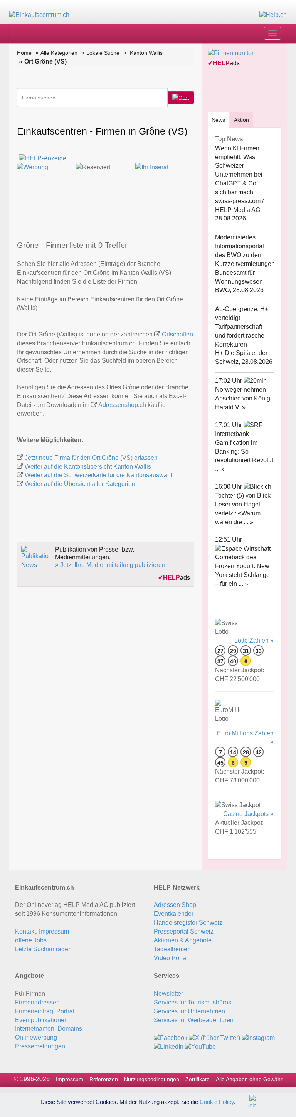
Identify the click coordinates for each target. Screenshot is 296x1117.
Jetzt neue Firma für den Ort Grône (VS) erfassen (91, 457)
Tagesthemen (172, 949)
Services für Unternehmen (189, 1011)
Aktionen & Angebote (183, 940)
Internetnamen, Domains (48, 1028)
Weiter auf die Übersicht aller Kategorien (80, 484)
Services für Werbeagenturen (194, 1020)
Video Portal (171, 958)
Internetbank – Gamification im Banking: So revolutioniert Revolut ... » (244, 451)
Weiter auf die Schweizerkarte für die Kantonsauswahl (98, 475)
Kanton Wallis (146, 53)
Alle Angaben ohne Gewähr (249, 1079)
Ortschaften (177, 334)
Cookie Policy (217, 1101)
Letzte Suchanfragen (43, 949)
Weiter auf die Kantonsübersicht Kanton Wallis (88, 466)
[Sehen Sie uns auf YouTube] (200, 1046)
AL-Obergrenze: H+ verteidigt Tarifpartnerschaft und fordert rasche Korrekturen (241, 326)
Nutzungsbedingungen (151, 1079)
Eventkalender (173, 913)
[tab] (218, 120)
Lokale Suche (102, 53)
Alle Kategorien (58, 53)
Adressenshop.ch (122, 405)
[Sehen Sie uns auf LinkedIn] (168, 1046)
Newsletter (168, 993)
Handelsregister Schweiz (188, 922)
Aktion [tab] (241, 120)
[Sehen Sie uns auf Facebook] (170, 1037)
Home (24, 53)
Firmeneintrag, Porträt (44, 1011)
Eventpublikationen (41, 1020)
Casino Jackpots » (248, 814)
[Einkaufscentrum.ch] (39, 15)
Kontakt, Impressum (42, 931)
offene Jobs (31, 940)
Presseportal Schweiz (184, 931)
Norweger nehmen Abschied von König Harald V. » (242, 398)
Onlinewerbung (36, 1037)
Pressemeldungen (40, 1046)
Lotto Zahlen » (254, 640)
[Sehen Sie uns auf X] (214, 1037)
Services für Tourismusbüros (192, 1002)
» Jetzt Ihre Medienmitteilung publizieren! (111, 565)
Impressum (69, 1079)
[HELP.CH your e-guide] (273, 15)
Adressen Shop (175, 905)
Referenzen (103, 1079)
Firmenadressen (37, 1002)
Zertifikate (197, 1079)
